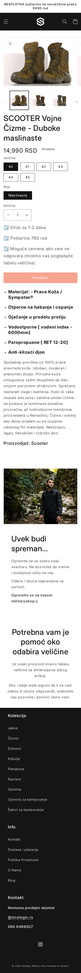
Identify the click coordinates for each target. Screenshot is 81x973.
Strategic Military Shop (34, 966)
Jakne (13, 728)
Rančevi (14, 779)
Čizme (13, 738)
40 (10, 167)
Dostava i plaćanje (23, 850)
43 (60, 167)
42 (43, 167)
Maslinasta (17, 195)
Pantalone (16, 769)
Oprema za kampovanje (27, 799)
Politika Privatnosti (23, 860)
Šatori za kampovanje (26, 810)
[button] (6, 22)
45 (27, 177)
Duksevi (14, 749)
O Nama (14, 870)
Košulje (14, 759)
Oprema (14, 789)
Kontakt (14, 839)
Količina (10, 206)
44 (10, 177)
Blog (11, 880)
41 (27, 167)
